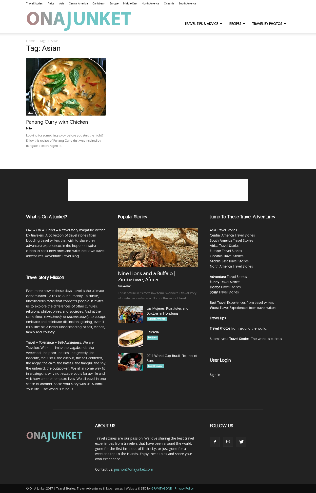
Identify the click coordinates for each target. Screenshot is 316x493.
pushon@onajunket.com (133, 469)
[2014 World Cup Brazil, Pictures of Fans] (130, 362)
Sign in (215, 375)
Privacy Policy (184, 488)
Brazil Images (155, 366)
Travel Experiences (231, 302)
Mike (29, 128)
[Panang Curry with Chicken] (66, 87)
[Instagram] (228, 442)
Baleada (153, 332)
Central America (78, 3)
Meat (30, 113)
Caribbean (99, 3)
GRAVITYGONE (161, 488)
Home (30, 41)
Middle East (130, 3)
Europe (114, 3)
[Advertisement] (158, 190)
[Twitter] (241, 442)
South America (187, 3)
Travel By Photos (267, 23)
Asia (61, 3)
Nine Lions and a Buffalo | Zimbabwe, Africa (146, 276)
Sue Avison (124, 286)
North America (150, 3)
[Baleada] (130, 338)
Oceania (169, 3)
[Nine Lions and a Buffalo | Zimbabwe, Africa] (158, 247)
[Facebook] (215, 442)
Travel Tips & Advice (201, 23)
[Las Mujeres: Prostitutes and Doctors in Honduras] (130, 314)
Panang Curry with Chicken (57, 122)
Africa (51, 3)
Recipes (235, 23)
